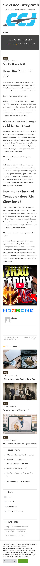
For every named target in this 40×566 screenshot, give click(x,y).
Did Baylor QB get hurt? (30, 338)
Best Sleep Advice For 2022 (16, 468)
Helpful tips (10, 531)
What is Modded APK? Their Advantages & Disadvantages (17, 461)
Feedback (10, 502)
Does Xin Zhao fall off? (14, 64)
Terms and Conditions (15, 511)
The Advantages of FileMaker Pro (16, 410)
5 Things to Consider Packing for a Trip (19, 379)
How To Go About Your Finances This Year (20, 475)
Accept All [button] (22, 561)
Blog (5, 58)
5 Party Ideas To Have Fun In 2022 (19, 481)
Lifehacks (21, 531)
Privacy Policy (12, 506)
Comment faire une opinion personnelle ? (11, 338)
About (9, 497)
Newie (14, 61)
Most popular (11, 535)
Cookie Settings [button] (9, 561)
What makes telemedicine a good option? (20, 444)
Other (21, 535)
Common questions (20, 527)
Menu (7, 32)
